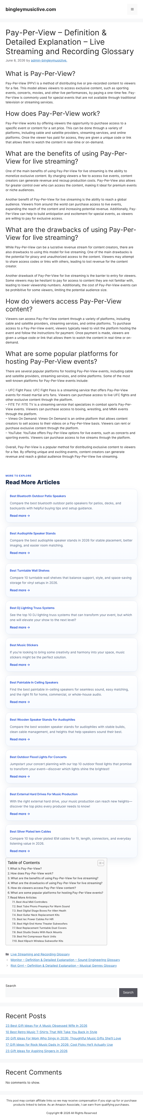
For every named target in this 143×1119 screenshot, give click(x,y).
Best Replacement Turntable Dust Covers (41, 927)
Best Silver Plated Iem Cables (30, 831)
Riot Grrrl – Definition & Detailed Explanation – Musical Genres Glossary (64, 966)
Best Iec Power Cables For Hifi (35, 919)
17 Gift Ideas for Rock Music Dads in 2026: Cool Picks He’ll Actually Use (59, 1045)
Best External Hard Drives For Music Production (44, 794)
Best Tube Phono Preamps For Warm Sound (43, 906)
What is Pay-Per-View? (26, 868)
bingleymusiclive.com (31, 9)
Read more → (20, 515)
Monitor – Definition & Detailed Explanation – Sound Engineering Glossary (65, 960)
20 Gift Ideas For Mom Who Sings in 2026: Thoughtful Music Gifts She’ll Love (63, 1038)
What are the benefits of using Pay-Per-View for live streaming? (54, 878)
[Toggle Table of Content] (99, 863)
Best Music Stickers (24, 645)
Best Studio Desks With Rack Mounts (39, 932)
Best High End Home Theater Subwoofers (42, 923)
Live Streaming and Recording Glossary (40, 954)
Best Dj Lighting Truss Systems (32, 608)
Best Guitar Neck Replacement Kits (38, 914)
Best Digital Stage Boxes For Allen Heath (41, 910)
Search (11, 986)
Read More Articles (23, 897)
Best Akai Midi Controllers (31, 901)
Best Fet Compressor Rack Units (36, 936)
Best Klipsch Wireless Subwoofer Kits (40, 940)
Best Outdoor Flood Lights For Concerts (38, 757)
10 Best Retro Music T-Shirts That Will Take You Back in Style (51, 1032)
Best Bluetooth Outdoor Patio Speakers (38, 496)
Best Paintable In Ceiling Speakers (34, 682)
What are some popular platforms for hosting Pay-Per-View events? (57, 892)
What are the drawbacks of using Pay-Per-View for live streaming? (56, 883)
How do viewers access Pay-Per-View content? (43, 888)
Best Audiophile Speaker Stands (33, 533)
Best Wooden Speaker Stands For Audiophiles (42, 719)
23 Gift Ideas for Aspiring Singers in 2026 (37, 1051)
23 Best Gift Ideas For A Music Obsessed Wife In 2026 (46, 1026)
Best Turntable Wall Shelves (30, 570)
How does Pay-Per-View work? (32, 873)
